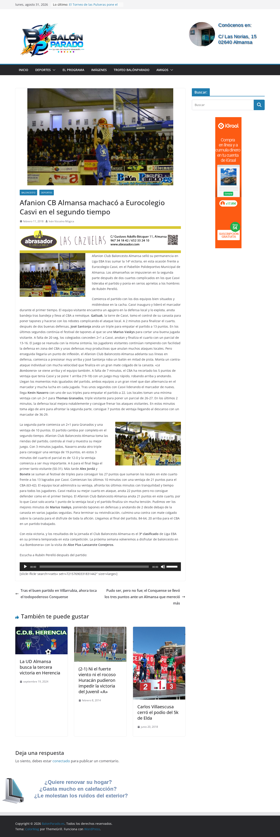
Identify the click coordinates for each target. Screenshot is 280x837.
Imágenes (99, 70)
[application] (100, 566)
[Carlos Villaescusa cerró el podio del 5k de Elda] (159, 629)
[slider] (172, 566)
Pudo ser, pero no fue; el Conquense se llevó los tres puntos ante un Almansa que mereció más (142, 597)
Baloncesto (28, 192)
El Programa (73, 70)
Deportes (43, 70)
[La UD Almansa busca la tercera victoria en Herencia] (41, 629)
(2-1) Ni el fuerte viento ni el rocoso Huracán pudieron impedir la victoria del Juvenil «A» (97, 680)
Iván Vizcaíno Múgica (61, 221)
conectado (61, 761)
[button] (53, 70)
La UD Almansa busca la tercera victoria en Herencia (40, 667)
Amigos (162, 70)
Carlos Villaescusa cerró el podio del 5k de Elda (157, 712)
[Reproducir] (25, 566)
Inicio (23, 70)
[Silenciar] (163, 566)
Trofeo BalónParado (131, 70)
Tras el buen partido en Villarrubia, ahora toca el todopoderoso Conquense (59, 593)
